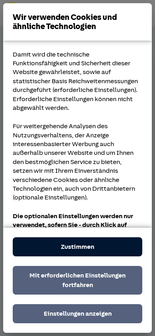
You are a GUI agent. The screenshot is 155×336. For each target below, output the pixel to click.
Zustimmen (77, 246)
